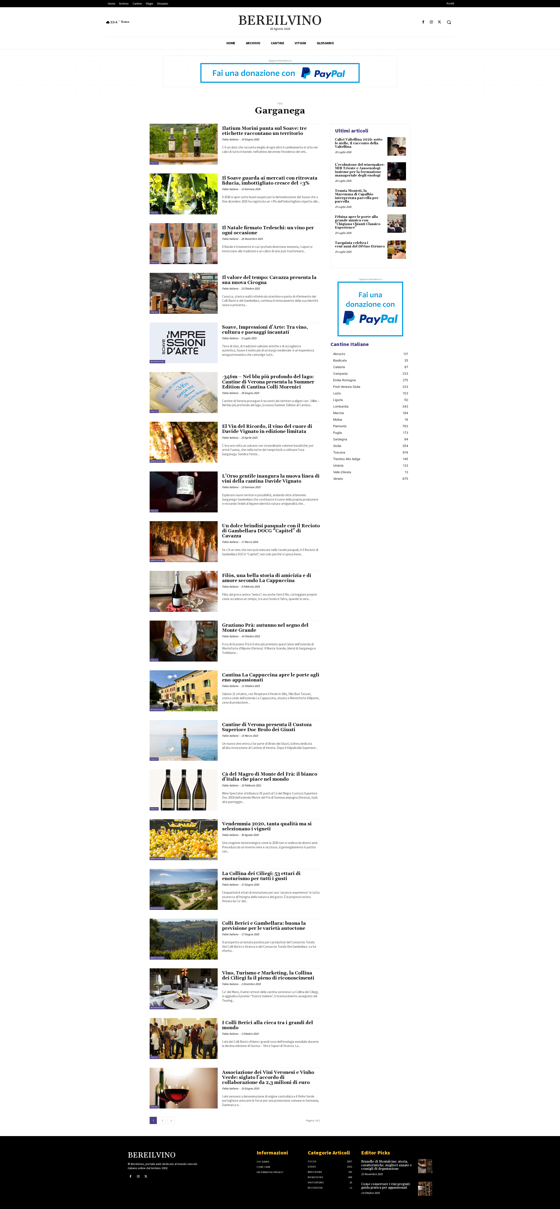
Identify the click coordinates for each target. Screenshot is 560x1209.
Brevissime (157, 461)
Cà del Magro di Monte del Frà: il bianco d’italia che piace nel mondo (269, 776)
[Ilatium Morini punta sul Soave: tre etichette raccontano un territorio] (184, 144)
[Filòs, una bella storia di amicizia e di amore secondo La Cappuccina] (184, 591)
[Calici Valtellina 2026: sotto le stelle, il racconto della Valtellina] (396, 146)
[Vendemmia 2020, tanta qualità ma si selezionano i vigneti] (184, 839)
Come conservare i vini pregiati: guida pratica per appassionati (385, 1186)
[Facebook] (423, 22)
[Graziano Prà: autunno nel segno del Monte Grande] (184, 641)
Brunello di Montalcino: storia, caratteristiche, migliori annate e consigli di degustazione (386, 1165)
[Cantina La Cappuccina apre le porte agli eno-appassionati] (184, 690)
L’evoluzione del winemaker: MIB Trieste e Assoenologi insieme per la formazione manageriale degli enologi (360, 170)
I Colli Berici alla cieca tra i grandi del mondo (267, 1025)
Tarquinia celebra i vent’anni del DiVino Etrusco (360, 245)
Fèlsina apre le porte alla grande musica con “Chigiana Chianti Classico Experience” (357, 222)
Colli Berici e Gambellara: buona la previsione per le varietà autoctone (264, 926)
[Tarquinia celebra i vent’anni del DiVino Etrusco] (396, 249)
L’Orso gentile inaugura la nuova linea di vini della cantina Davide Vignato (271, 478)
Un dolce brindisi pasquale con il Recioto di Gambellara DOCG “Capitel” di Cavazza (271, 531)
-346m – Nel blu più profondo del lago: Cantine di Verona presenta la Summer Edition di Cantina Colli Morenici (268, 382)
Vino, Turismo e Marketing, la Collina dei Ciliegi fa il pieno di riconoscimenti (268, 975)
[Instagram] (431, 22)
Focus (154, 163)
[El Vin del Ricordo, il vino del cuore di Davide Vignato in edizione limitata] (184, 442)
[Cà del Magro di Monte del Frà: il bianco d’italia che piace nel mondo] (184, 790)
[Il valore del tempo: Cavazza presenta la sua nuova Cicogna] (184, 293)
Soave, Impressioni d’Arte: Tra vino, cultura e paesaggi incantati (265, 330)
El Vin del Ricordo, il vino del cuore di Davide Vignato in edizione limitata (267, 429)
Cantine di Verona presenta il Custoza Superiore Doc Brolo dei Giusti (267, 727)
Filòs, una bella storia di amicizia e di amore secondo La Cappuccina (266, 578)
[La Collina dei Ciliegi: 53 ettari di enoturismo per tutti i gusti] (184, 889)
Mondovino (157, 361)
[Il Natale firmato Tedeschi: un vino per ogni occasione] (184, 243)
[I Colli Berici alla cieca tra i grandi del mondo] (184, 1038)
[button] (449, 22)
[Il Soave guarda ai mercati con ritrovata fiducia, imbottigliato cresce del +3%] (184, 193)
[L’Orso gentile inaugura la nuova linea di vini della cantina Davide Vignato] (184, 491)
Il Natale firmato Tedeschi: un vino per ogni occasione (268, 230)
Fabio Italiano (230, 139)
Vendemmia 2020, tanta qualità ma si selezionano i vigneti (267, 826)
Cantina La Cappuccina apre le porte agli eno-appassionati (270, 677)
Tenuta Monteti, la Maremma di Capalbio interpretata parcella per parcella (356, 196)
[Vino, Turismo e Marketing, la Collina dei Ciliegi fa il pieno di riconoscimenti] (184, 988)
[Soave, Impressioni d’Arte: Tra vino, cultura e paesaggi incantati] (184, 343)
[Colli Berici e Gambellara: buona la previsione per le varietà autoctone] (184, 939)
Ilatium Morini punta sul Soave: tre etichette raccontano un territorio (264, 131)
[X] (440, 22)
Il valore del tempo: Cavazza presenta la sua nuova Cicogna (269, 280)
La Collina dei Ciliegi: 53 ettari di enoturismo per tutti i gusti (261, 876)
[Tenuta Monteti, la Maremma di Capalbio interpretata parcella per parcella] (396, 197)
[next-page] (171, 1120)
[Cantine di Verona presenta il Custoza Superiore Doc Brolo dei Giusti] (184, 740)
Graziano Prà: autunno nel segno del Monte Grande (265, 628)
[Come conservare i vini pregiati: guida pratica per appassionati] (425, 1189)
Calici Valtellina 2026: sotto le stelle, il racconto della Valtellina (358, 143)
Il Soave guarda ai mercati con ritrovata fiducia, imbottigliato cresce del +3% (269, 180)
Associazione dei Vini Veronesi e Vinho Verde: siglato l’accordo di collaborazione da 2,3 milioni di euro (268, 1077)
